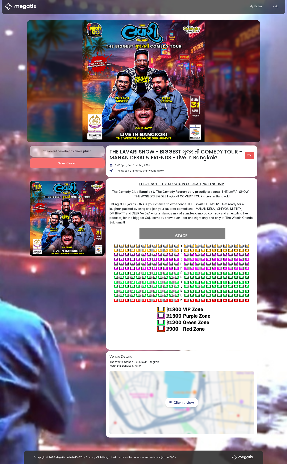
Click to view (184, 403)
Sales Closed (67, 163)
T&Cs (173, 457)
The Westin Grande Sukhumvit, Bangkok (139, 170)
